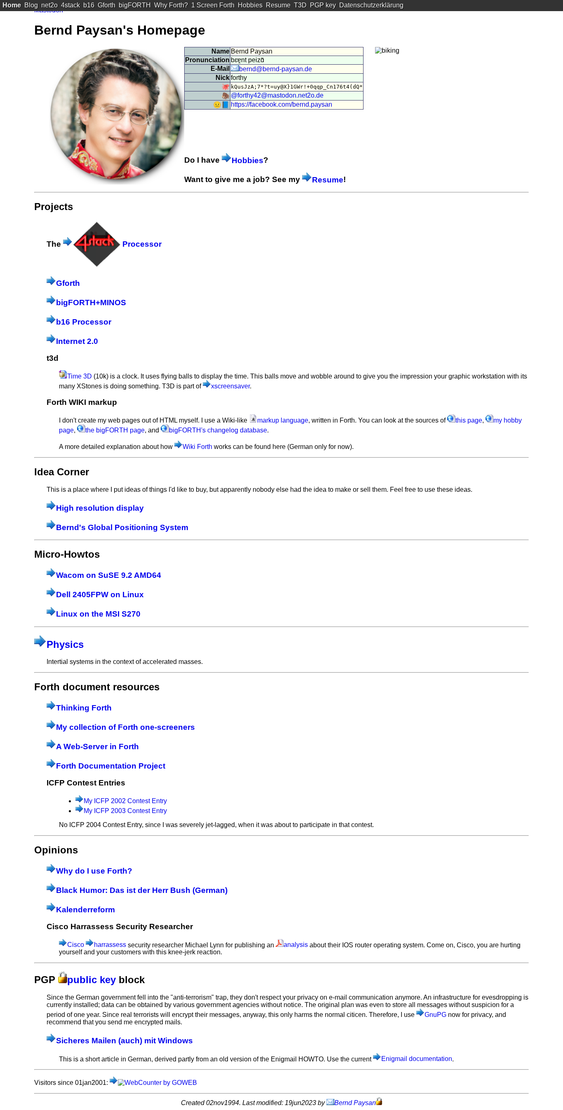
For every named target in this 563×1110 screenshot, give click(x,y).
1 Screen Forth (213, 5)
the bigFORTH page (115, 430)
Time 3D (79, 376)
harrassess (110, 944)
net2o (49, 5)
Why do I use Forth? (94, 871)
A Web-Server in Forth (97, 746)
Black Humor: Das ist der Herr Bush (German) (142, 890)
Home (11, 5)
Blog (31, 5)
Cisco (75, 944)
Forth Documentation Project (110, 766)
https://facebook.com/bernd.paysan (281, 104)
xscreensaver (230, 386)
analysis (296, 944)
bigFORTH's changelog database (218, 430)
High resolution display (100, 508)
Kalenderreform (85, 909)
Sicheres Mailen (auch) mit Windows (124, 1040)
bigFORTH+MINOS (91, 302)
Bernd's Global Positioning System (122, 527)
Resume (278, 5)
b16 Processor (83, 322)
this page (468, 420)
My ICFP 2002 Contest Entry (125, 800)
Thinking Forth (84, 707)
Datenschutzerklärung (371, 5)
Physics (65, 644)
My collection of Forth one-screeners (125, 727)
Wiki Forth (197, 446)
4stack (70, 5)
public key (91, 979)
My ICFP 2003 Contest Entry (125, 810)
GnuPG (435, 1014)
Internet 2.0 (77, 341)
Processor (141, 244)
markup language (282, 420)
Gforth (106, 5)
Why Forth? (171, 5)
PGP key (323, 5)
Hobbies (250, 5)
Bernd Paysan (355, 1102)
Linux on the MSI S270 (98, 614)
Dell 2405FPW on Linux (100, 594)
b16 (88, 5)
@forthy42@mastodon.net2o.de (277, 95)
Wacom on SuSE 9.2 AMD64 (108, 575)
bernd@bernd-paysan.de (275, 68)
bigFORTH (135, 5)
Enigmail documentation (416, 1058)
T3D (300, 5)
